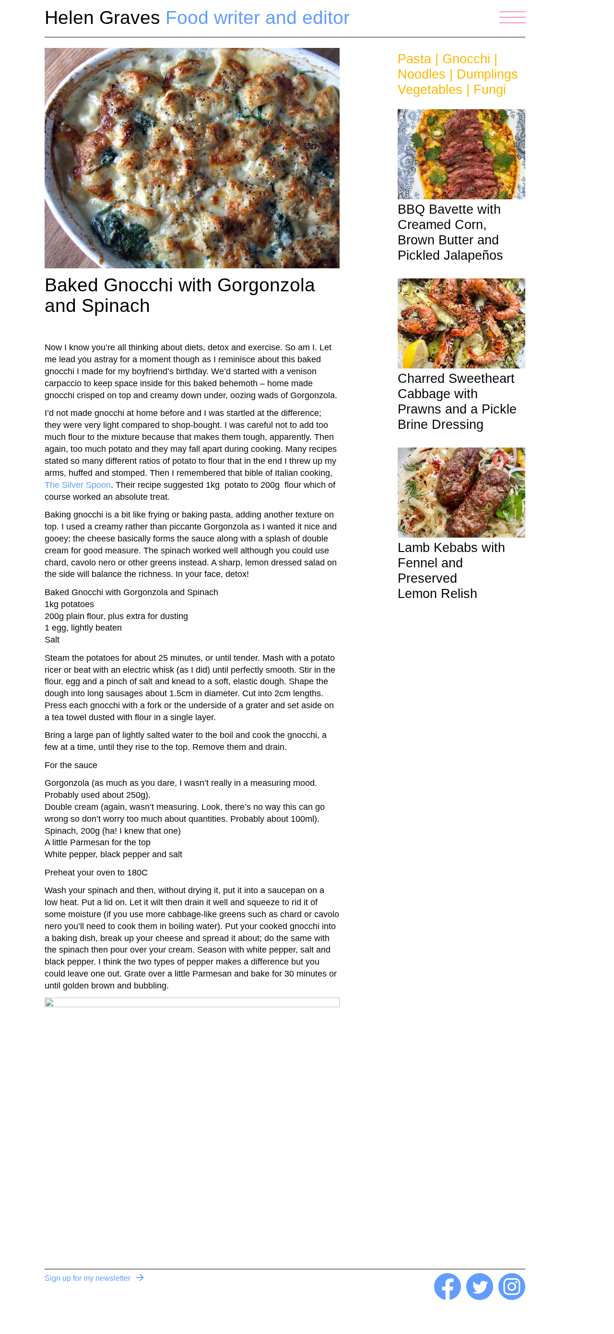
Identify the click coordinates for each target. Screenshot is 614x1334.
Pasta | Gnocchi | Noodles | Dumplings (458, 66)
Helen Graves (197, 17)
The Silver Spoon (78, 485)
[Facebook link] (447, 1297)
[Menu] (512, 17)
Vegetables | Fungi (452, 89)
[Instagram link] (511, 1297)
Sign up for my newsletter (87, 1278)
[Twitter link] (479, 1297)
